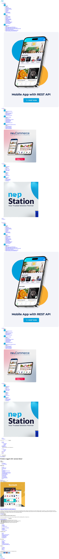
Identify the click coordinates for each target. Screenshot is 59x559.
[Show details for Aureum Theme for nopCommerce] (12, 506)
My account (3, 540)
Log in (3, 442)
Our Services (4, 537)
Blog (2, 533)
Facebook (3, 548)
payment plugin (4, 473)
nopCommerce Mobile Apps (6, 544)
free (2, 469)
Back (6, 6)
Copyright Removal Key (5, 543)
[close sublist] (6, 109)
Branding (3, 528)
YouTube (3, 549)
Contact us (3, 529)
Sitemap (3, 524)
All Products (3, 463)
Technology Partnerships (5, 527)
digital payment (4, 468)
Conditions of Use (4, 526)
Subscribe (10, 518)
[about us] (21, 436)
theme (3, 478)
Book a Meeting (2, 456)
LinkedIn (3, 547)
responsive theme (4, 475)
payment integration (6, 472)
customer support (4, 467)
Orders (3, 541)
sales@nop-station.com (3, 519)
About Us (3, 525)
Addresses (3, 542)
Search (10, 440)
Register (5, 444)
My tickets (5, 443)
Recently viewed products (5, 534)
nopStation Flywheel (5, 535)
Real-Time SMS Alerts (5, 474)
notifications (3, 471)
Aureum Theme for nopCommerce (8, 509)
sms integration (4, 476)
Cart (2, 453)
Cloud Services (4, 536)
